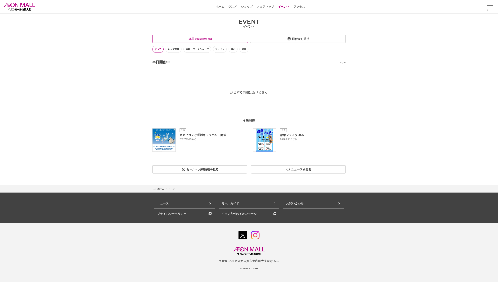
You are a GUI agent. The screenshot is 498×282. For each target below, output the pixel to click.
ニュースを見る (301, 169)
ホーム (161, 188)
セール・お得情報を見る (203, 169)
